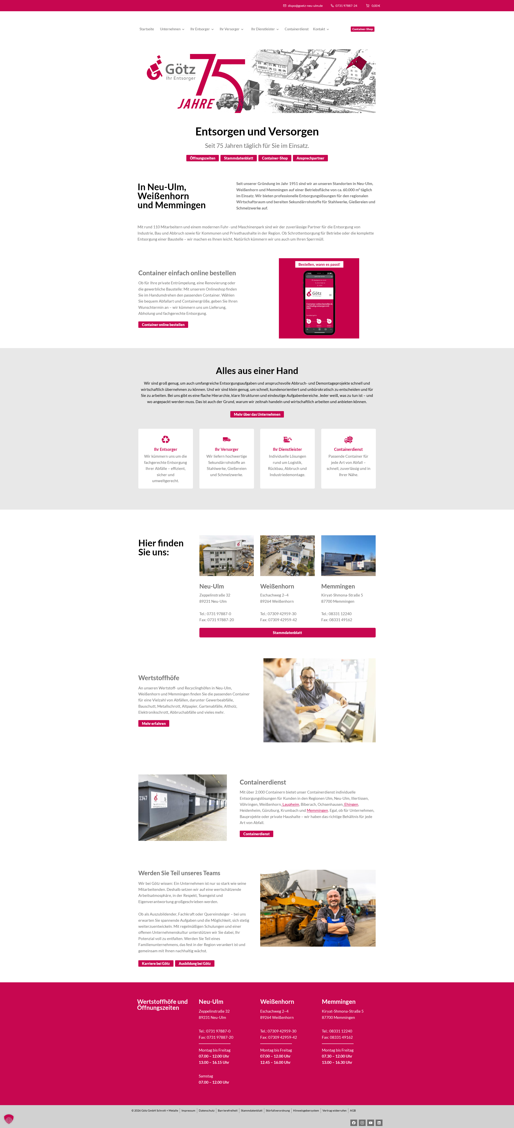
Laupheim (290, 804)
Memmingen (317, 810)
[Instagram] (362, 1123)
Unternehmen (170, 29)
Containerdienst (297, 29)
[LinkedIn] (379, 1123)
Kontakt (319, 29)
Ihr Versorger (230, 29)
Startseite (147, 29)
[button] (9, 1119)
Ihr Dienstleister (263, 29)
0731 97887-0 (219, 613)
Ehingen (351, 804)
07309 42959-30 (282, 613)
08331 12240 (340, 613)
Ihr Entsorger (200, 29)
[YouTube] (370, 1123)
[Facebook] (353, 1123)
